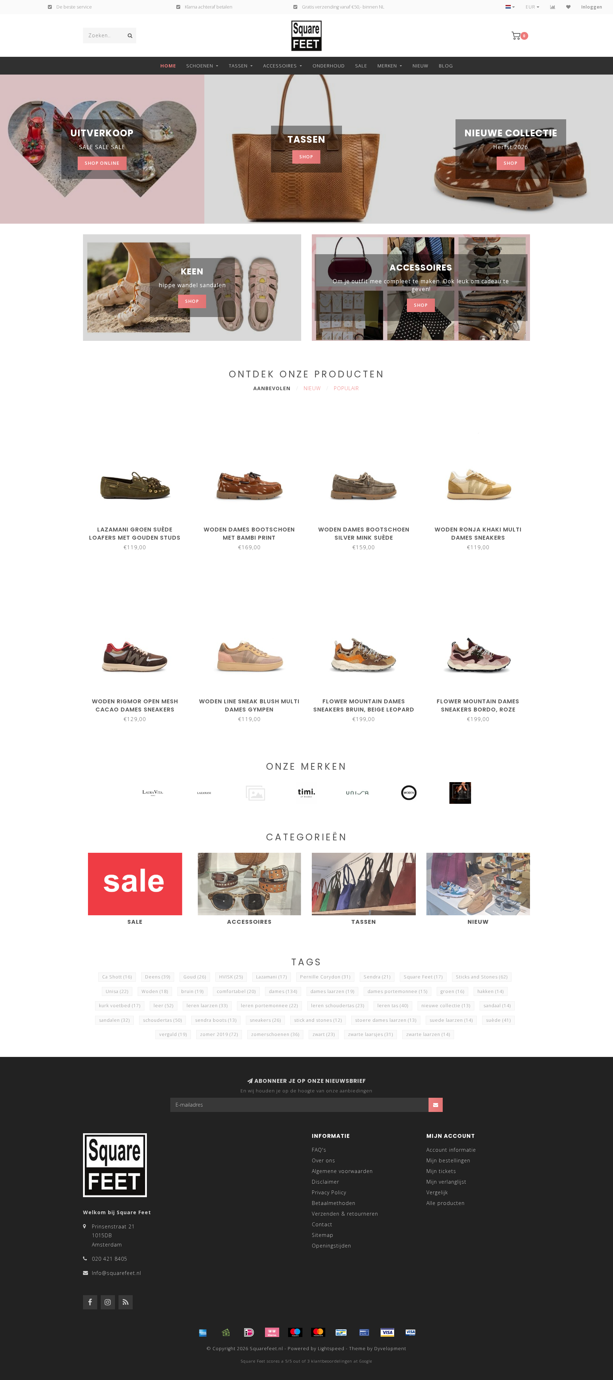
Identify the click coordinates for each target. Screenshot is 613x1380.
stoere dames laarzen (385, 1020)
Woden (155, 991)
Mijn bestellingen (448, 1160)
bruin (192, 991)
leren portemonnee (269, 1006)
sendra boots (216, 1020)
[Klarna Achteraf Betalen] (272, 1332)
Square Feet (423, 977)
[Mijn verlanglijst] (568, 7)
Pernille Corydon (325, 977)
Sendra (377, 977)
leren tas (392, 1006)
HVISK (231, 977)
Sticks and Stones (482, 977)
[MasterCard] (318, 1332)
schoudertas (162, 1020)
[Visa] (387, 1332)
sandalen (114, 1020)
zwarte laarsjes (370, 1034)
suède (498, 1020)
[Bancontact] (341, 1332)
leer (163, 1006)
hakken (490, 991)
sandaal (497, 1006)
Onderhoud (329, 65)
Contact (322, 1224)
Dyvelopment (390, 1349)
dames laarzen (332, 991)
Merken (387, 65)
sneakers (265, 1020)
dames (283, 991)
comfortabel (236, 991)
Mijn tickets (441, 1171)
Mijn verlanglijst (446, 1181)
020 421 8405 (109, 1258)
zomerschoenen (275, 1034)
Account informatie (451, 1149)
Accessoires (280, 65)
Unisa (117, 991)
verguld (173, 1034)
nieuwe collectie (445, 1006)
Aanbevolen (272, 388)
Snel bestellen (138, 527)
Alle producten (445, 1203)
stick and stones (318, 1020)
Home (168, 65)
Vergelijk (437, 1192)
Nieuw (421, 65)
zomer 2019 (219, 1034)
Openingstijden (331, 1245)
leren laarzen (207, 1006)
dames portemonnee (397, 991)
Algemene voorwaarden (342, 1171)
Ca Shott (117, 977)
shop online (102, 163)
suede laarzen (451, 1020)
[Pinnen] (364, 1332)
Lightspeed (331, 1349)
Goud (194, 977)
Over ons (323, 1160)
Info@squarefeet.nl (116, 1273)
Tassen (238, 65)
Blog (446, 65)
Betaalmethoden (333, 1203)
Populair (346, 388)
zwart (324, 1034)
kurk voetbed (119, 1006)
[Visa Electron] (410, 1332)
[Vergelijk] (553, 7)
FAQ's (319, 1149)
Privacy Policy (329, 1192)
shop (306, 157)
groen (452, 991)
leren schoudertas (337, 1006)
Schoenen (199, 65)
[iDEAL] (249, 1332)
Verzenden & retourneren (345, 1213)
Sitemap (322, 1235)
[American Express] (203, 1332)
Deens (157, 977)
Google (365, 1361)
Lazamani (271, 977)
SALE (361, 65)
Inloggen (591, 7)
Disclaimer (325, 1181)
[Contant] (226, 1332)
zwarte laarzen (428, 1034)
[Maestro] (295, 1332)
